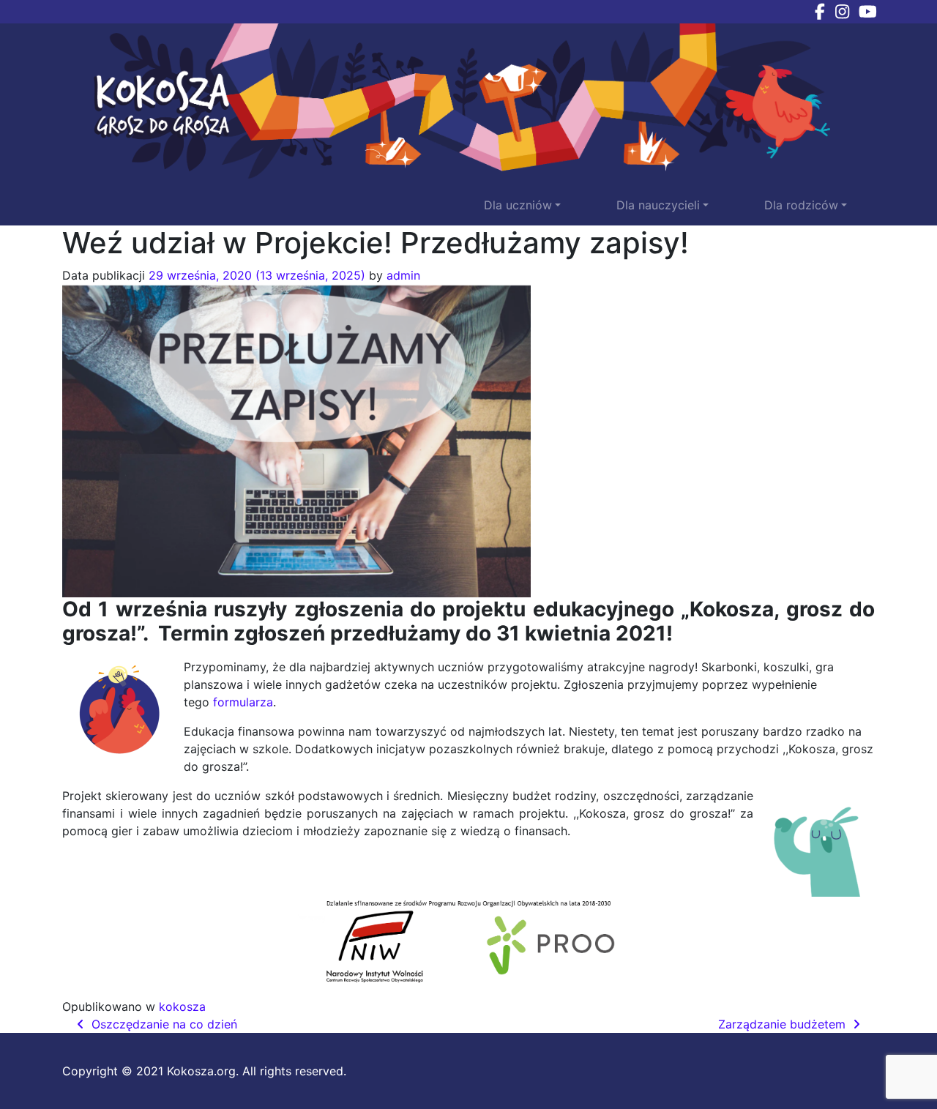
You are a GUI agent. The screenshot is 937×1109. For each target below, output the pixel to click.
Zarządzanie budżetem (783, 1024)
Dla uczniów (518, 205)
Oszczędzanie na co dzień (162, 1024)
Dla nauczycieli (658, 205)
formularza (243, 702)
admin (403, 275)
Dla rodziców (801, 205)
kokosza (182, 1006)
